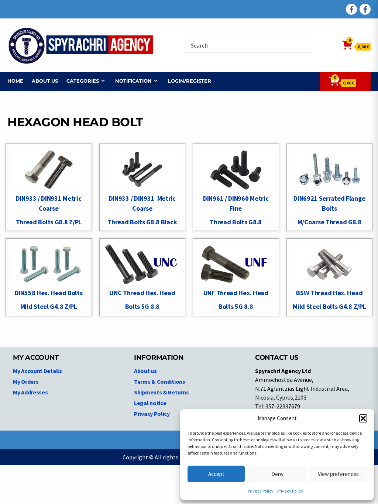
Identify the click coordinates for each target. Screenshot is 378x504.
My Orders (25, 381)
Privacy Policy (261, 491)
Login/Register (189, 81)
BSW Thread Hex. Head (329, 293)
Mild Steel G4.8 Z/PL (48, 306)
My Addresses (30, 392)
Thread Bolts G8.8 (236, 222)
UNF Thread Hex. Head (235, 293)
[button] (363, 418)
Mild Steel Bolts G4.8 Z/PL (329, 306)
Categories (82, 81)
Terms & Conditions (159, 381)
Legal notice (150, 403)
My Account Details (37, 370)
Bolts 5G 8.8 (142, 306)
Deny (277, 473)
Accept (216, 473)
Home (15, 81)
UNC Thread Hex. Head (142, 293)
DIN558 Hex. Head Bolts (48, 293)
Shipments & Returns (161, 392)
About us (45, 81)
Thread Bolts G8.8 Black (142, 222)
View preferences (338, 473)
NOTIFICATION (133, 81)
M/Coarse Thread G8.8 (329, 222)
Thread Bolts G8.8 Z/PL (49, 222)
